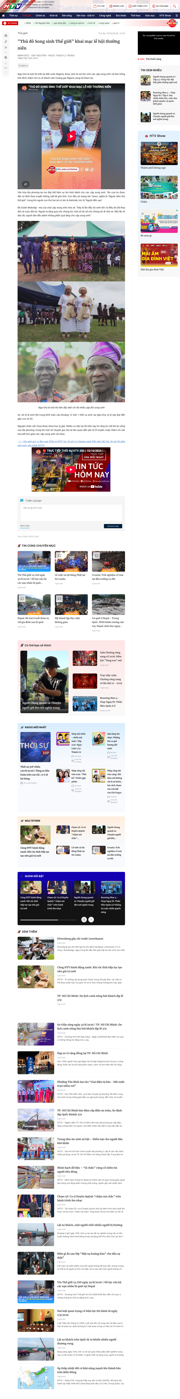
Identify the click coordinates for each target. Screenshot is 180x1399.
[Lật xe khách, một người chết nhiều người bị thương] (36, 1234)
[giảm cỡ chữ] (5, 71)
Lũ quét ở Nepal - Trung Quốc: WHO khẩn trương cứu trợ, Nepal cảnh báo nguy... (108, 622)
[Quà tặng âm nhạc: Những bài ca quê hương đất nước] (99, 739)
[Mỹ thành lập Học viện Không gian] (71, 604)
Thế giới (26, 15)
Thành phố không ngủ (153, 167)
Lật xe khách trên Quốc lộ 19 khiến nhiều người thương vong (86, 1341)
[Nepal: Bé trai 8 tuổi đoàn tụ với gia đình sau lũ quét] (34, 604)
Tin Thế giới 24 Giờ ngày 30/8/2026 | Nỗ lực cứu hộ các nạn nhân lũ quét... (32, 579)
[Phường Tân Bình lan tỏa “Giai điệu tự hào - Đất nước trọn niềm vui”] (36, 1091)
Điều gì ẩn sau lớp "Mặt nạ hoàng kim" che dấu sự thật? (88, 1255)
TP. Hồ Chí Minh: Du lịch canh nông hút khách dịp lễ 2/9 (90, 997)
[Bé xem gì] (159, 221)
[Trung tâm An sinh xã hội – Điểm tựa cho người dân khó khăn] (36, 1148)
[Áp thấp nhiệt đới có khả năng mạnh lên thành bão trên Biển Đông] (36, 1377)
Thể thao (135, 15)
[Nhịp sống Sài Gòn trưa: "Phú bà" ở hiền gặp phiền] (63, 776)
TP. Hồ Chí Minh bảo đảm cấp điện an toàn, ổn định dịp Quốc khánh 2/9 (89, 1112)
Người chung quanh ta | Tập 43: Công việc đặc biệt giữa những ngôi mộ (165, 79)
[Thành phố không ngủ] (159, 153)
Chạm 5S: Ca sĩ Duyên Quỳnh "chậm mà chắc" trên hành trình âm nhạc (57, 903)
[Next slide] (91, 919)
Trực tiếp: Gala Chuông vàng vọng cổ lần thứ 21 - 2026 (111, 679)
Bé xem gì (146, 235)
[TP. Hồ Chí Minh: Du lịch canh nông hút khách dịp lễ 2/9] (36, 1005)
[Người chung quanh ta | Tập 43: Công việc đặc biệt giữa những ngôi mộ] (146, 80)
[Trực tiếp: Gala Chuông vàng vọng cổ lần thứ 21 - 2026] (85, 681)
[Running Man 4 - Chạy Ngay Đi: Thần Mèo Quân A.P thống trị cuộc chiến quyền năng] (85, 703)
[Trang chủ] (3, 15)
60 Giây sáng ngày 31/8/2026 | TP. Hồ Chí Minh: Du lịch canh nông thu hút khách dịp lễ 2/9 (89, 1026)
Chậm (144, 201)
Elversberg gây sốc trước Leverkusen (80, 938)
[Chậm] (159, 187)
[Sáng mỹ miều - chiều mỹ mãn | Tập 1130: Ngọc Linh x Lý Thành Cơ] (63, 739)
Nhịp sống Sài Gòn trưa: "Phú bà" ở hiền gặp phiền (78, 776)
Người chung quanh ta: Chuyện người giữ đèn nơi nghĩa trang (41, 705)
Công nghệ (105, 15)
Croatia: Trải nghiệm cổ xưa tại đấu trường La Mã (107, 577)
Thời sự (13, 15)
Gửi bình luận (113, 526)
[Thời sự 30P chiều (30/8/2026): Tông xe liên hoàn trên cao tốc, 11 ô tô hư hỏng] (35, 747)
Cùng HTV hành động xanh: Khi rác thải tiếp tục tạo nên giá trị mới (34, 852)
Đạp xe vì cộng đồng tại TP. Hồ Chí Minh (82, 1053)
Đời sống (67, 15)
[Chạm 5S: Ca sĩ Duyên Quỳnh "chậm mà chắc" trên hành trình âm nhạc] (63, 829)
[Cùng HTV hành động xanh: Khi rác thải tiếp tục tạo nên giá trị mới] (35, 834)
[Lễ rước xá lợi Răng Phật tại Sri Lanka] (71, 561)
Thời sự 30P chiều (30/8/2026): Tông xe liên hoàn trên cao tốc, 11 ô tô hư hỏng (35, 772)
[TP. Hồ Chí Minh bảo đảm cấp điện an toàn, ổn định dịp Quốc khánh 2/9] (36, 1120)
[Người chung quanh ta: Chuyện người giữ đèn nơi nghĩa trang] (44, 680)
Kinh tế (54, 15)
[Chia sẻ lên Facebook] (6, 35)
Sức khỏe (121, 15)
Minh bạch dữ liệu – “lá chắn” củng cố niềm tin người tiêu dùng (87, 1169)
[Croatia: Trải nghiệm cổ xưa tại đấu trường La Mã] (108, 561)
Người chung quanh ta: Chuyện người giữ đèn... (114, 833)
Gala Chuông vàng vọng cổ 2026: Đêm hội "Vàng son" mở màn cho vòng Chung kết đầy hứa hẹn (111, 657)
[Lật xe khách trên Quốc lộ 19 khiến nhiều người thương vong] (36, 1349)
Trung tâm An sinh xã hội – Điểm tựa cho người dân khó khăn (90, 1141)
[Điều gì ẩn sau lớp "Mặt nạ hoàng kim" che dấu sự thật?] (36, 1263)
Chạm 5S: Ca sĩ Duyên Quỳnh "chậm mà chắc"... (78, 833)
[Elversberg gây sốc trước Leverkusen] (36, 948)
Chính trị (40, 15)
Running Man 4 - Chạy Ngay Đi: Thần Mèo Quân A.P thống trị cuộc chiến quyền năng (111, 702)
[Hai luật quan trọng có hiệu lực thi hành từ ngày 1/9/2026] (36, 1320)
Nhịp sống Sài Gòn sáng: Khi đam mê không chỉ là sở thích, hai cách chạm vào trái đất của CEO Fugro (114, 781)
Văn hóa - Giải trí (85, 15)
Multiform (32, 820)
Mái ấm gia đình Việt (152, 269)
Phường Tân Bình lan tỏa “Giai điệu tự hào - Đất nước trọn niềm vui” (91, 1083)
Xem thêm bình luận (28, 536)
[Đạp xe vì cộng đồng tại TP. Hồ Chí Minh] (36, 1062)
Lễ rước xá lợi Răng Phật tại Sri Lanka (70, 577)
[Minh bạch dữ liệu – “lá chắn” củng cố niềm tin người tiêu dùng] (36, 1177)
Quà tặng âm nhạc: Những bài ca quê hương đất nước (113, 741)
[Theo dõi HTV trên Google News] (23, 66)
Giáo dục (150, 15)
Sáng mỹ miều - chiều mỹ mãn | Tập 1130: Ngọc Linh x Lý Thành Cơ (78, 743)
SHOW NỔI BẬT (34, 876)
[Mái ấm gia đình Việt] (159, 255)
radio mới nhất (35, 727)
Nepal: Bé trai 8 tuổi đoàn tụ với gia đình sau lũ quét (33, 620)
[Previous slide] (84, 919)
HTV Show (165, 15)
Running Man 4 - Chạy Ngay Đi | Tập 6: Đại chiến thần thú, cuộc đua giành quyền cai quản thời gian (165, 98)
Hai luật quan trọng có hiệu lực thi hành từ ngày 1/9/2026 (87, 1313)
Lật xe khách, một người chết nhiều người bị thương (89, 1225)
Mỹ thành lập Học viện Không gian (67, 620)
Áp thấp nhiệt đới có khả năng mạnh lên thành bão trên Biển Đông (89, 1370)
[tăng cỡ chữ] (5, 63)
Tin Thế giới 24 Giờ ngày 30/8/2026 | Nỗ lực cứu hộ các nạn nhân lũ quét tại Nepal (89, 1284)
